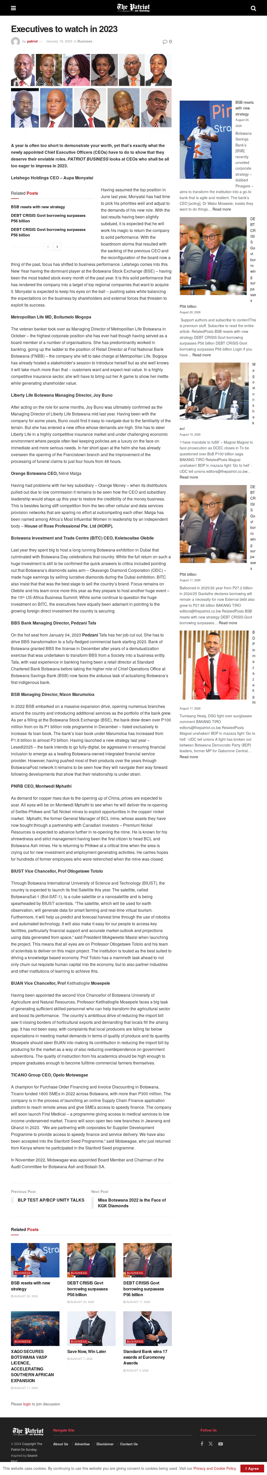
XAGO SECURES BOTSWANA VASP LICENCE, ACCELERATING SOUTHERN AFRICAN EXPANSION (32, 1366)
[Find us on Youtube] (220, 1444)
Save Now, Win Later (86, 1351)
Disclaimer (105, 1443)
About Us (60, 1443)
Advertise (82, 1443)
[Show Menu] (13, 8)
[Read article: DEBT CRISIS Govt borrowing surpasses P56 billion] (91, 1260)
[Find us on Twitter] (210, 1444)
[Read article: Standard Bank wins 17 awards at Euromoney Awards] (147, 1328)
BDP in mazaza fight (254, 667)
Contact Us (129, 1443)
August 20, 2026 (25, 1296)
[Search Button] (253, 8)
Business (84, 41)
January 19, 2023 (59, 41)
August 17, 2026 (138, 1302)
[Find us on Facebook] (202, 1444)
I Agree (252, 1468)
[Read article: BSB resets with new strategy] (35, 1260)
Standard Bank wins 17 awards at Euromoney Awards (145, 1357)
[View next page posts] (57, 246)
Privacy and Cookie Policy (214, 1468)
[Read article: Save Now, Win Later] (91, 1328)
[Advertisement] (218, 56)
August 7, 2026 (81, 1358)
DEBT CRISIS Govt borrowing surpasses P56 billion (48, 218)
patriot (32, 41)
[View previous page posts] (48, 246)
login (27, 1403)
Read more (222, 209)
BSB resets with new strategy (38, 207)
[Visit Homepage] (133, 8)
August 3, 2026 (137, 1370)
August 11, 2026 (25, 1388)
